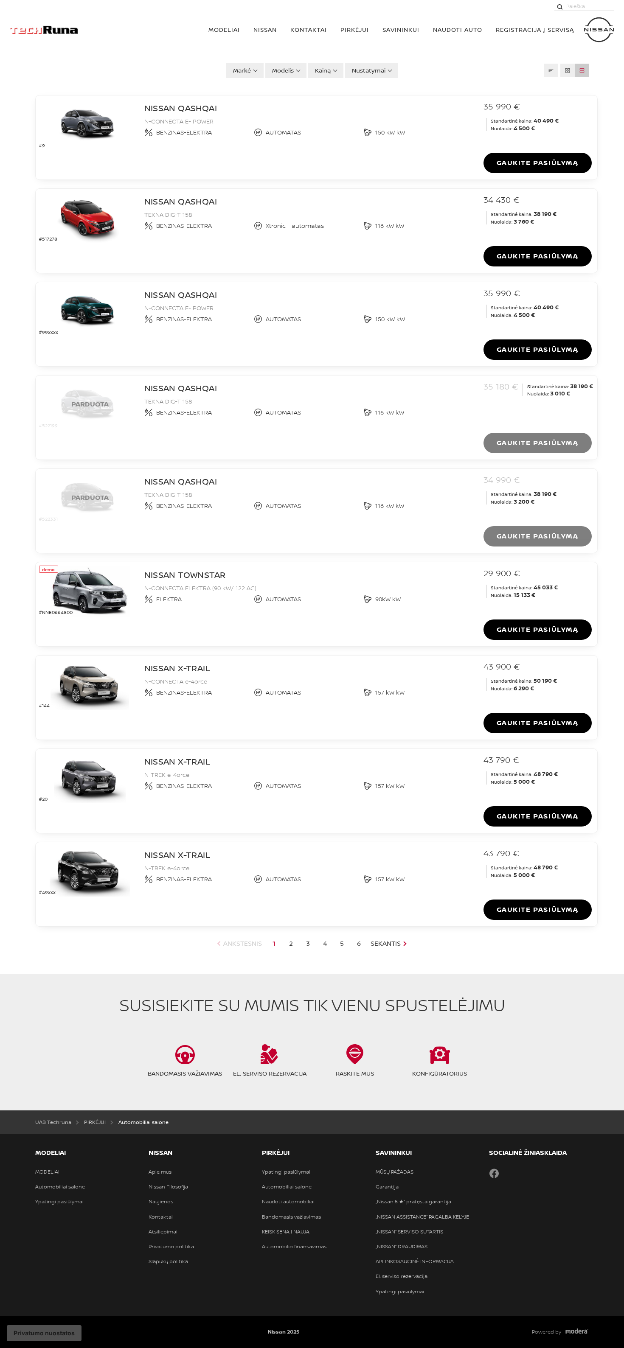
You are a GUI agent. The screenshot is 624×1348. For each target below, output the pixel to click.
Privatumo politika (171, 1246)
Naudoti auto (457, 29)
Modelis (283, 70)
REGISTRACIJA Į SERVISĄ (535, 29)
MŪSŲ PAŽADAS (394, 1172)
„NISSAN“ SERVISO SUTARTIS (409, 1231)
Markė (242, 70)
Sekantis (386, 943)
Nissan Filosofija (168, 1186)
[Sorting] (551, 70)
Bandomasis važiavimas (291, 1216)
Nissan (265, 29)
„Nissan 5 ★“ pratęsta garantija (413, 1201)
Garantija (387, 1186)
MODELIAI (224, 29)
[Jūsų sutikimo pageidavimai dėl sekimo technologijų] (44, 1333)
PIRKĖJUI (354, 29)
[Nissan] (599, 30)
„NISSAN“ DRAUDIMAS (401, 1246)
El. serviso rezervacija (401, 1276)
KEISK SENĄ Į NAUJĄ (285, 1231)
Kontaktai (308, 29)
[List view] (582, 70)
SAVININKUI (400, 29)
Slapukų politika (168, 1261)
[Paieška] (559, 6)
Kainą (323, 70)
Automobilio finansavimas (294, 1246)
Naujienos (161, 1201)
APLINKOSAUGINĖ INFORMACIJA (415, 1261)
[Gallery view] (567, 70)
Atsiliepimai (163, 1231)
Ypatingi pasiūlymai (59, 1201)
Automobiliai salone (60, 1186)
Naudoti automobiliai (288, 1201)
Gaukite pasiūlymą (538, 162)
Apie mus (160, 1172)
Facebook (494, 1173)
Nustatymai (368, 70)
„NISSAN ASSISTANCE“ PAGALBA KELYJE (422, 1216)
